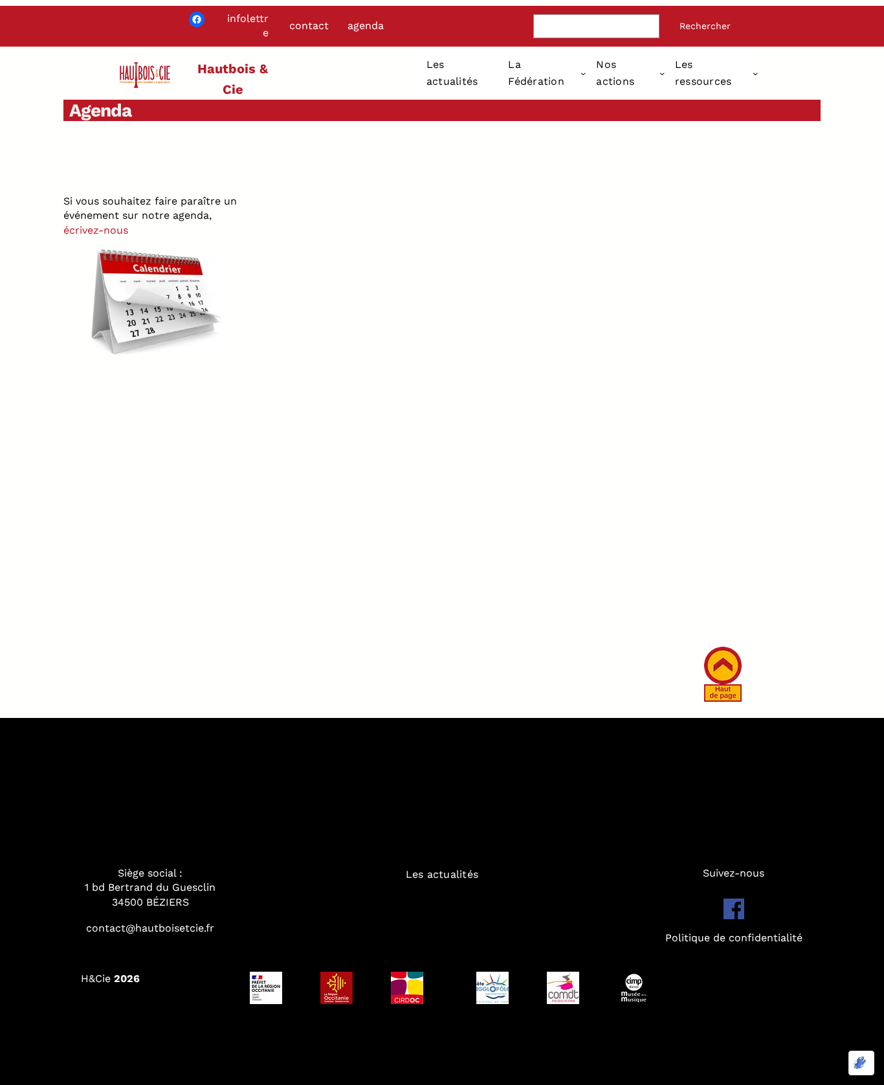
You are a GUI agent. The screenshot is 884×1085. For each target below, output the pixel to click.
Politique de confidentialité (733, 938)
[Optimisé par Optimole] (861, 1063)
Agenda (100, 110)
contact (309, 25)
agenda (366, 25)
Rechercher (705, 26)
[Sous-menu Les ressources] (755, 73)
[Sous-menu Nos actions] (662, 73)
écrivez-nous (95, 230)
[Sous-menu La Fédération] (583, 73)
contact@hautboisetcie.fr (150, 928)
